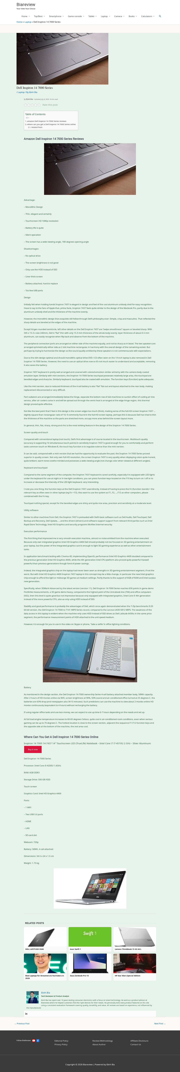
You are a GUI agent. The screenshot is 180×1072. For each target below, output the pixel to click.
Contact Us (135, 1044)
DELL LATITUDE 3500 (34, 949)
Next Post (160, 1023)
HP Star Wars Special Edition (127, 975)
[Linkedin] (26, 1014)
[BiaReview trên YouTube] (33, 1040)
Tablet (91, 16)
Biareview (26, 4)
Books (132, 16)
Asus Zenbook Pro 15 (79, 975)
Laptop (104, 16)
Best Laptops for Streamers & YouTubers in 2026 (44, 976)
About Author (99, 1044)
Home (24, 16)
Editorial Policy (61, 1040)
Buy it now (33, 749)
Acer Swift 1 (75, 949)
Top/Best (38, 16)
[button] (160, 16)
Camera (118, 16)
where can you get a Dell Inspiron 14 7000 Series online (51, 124)
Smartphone (55, 16)
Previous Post (22, 1023)
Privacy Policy (60, 1044)
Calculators (146, 16)
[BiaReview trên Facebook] (37, 1040)
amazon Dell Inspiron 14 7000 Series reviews (46, 121)
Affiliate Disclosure (139, 1040)
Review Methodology (102, 1040)
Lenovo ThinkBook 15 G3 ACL (128, 949)
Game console (75, 16)
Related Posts (36, 127)
